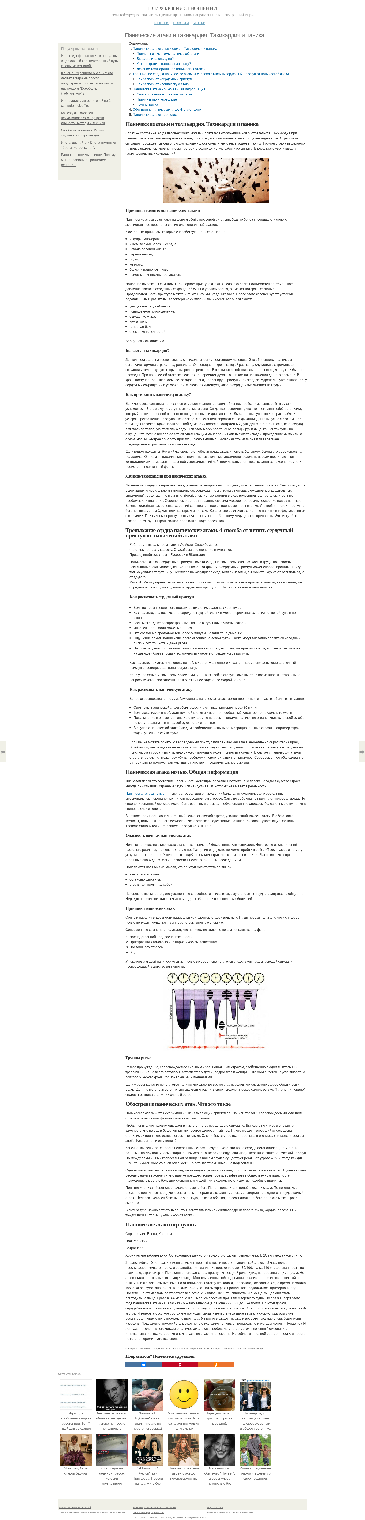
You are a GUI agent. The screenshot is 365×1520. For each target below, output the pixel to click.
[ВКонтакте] (143, 1364)
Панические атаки (147, 1348)
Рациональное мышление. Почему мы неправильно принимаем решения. (88, 160)
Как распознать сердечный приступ (164, 78)
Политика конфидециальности (148, 1512)
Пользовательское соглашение (160, 1507)
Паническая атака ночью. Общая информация (169, 89)
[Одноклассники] (216, 1364)
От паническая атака (229, 1348)
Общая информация (253, 1348)
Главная (161, 22)
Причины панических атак (157, 99)
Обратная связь (215, 1507)
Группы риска (147, 104)
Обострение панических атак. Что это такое (167, 109)
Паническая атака (168, 1348)
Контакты (138, 1507)
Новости (181, 22)
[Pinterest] (180, 1364)
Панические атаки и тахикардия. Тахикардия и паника (175, 48)
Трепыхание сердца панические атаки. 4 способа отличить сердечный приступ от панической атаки (211, 73)
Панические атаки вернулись (155, 114)
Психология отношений (182, 8)
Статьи (199, 22)
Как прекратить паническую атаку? (164, 63)
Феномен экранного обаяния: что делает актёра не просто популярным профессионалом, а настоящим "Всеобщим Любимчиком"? (87, 83)
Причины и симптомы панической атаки (168, 53)
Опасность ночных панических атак (164, 94)
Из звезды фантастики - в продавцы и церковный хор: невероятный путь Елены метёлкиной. (89, 61)
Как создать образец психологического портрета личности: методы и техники (83, 118)
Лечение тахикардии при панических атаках (171, 68)
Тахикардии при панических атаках (198, 1348)
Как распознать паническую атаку (163, 83)
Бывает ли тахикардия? (155, 58)
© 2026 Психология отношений (75, 1507)
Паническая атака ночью (144, 793)
